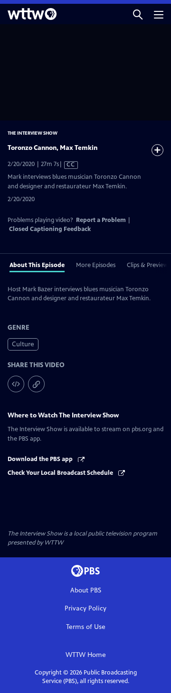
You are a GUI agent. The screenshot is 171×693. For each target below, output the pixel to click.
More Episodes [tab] (95, 265)
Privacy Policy (85, 608)
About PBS (85, 590)
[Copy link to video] (36, 384)
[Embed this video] (16, 384)
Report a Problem (101, 220)
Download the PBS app (41, 459)
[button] (137, 14)
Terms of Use (85, 627)
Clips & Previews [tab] (149, 265)
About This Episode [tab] (37, 265)
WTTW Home (86, 655)
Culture (23, 344)
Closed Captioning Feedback (50, 229)
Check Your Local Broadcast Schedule (61, 473)
